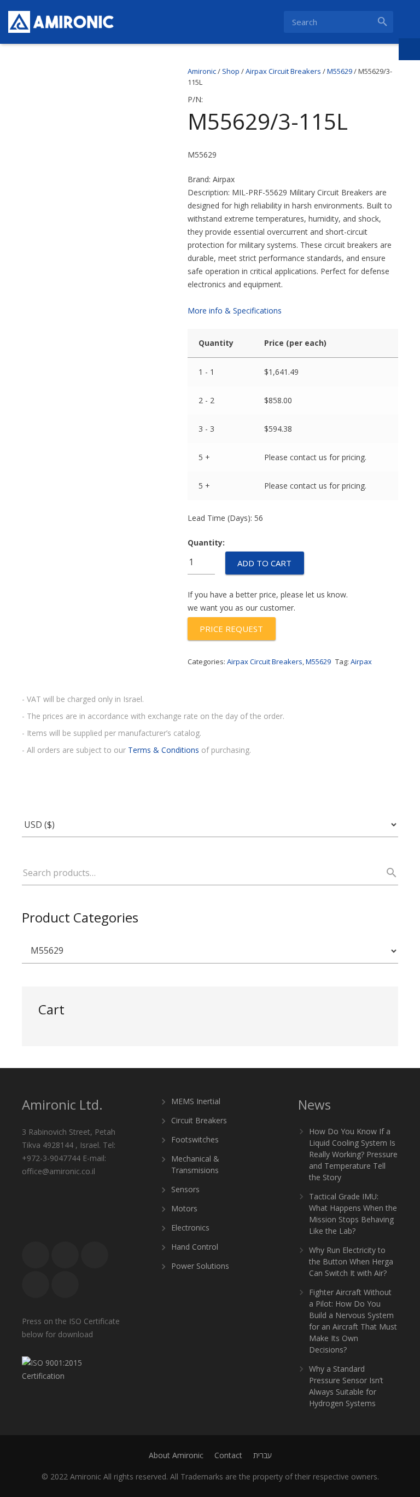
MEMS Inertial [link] (195, 1101)
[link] (61, 22)
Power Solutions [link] (200, 1266)
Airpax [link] (361, 661)
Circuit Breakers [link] (199, 1120)
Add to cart (264, 563)
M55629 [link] (318, 661)
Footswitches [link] (195, 1139)
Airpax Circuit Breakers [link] (264, 661)
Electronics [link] (190, 1227)
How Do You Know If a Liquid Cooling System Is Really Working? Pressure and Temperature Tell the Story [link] (353, 1154)
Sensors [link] (185, 1189)
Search (386, 872)
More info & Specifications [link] (235, 310)
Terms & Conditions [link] (163, 750)
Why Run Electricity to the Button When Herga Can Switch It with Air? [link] (351, 1261)
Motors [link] (184, 1208)
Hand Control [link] (194, 1246)
